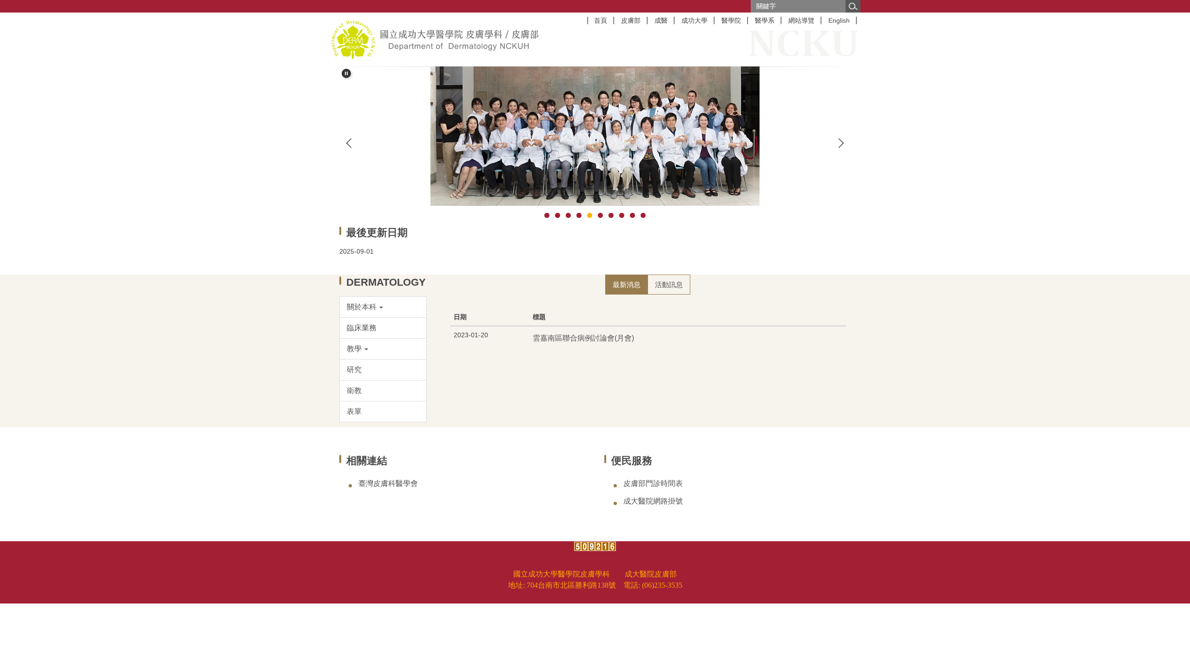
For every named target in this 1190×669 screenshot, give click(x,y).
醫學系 (764, 20)
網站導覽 (801, 20)
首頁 (600, 20)
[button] (346, 73)
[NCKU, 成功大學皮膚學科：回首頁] (434, 39)
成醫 (661, 20)
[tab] (547, 215)
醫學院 (731, 20)
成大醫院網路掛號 (653, 501)
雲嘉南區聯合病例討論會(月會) (583, 338)
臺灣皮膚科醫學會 (388, 483)
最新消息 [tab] (627, 285)
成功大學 (694, 20)
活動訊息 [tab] (669, 285)
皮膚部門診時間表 (653, 483)
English (839, 20)
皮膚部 (631, 20)
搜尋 (853, 6)
